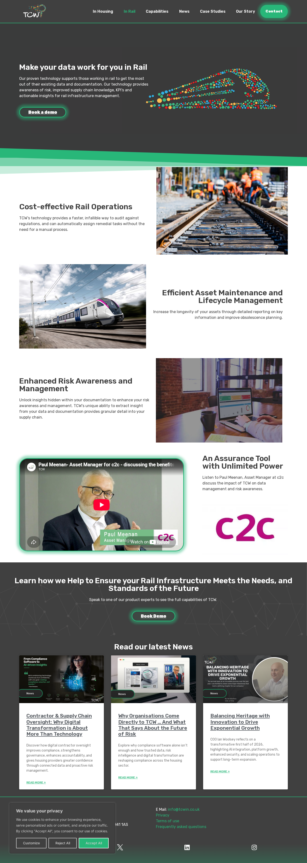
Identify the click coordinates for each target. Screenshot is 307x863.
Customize (31, 843)
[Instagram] (254, 847)
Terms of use (167, 821)
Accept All (94, 843)
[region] (62, 828)
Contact (274, 11)
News (184, 11)
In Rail (129, 11)
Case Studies (212, 11)
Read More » (36, 782)
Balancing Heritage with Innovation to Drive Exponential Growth (240, 722)
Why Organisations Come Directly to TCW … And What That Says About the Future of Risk (152, 725)
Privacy (162, 815)
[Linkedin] (187, 847)
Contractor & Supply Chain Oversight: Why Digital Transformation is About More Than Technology (59, 725)
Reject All (62, 843)
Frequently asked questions (181, 826)
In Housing (103, 11)
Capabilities (157, 11)
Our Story (245, 11)
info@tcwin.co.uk (184, 809)
